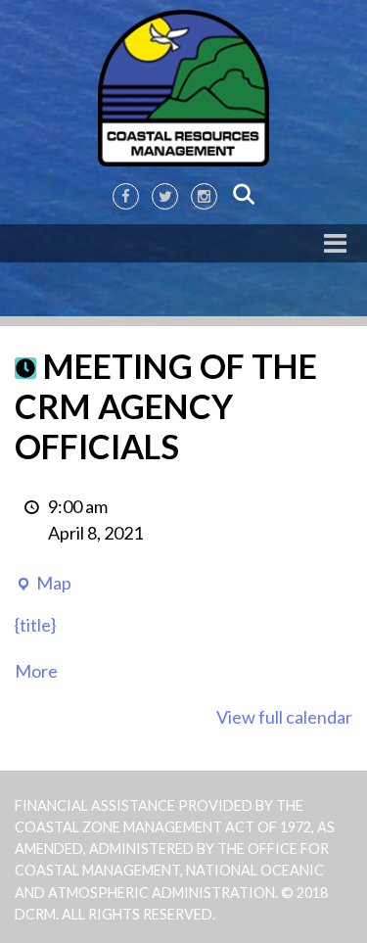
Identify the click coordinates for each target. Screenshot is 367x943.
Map (43, 584)
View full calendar (284, 717)
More (36, 671)
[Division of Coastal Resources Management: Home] (183, 89)
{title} (35, 625)
